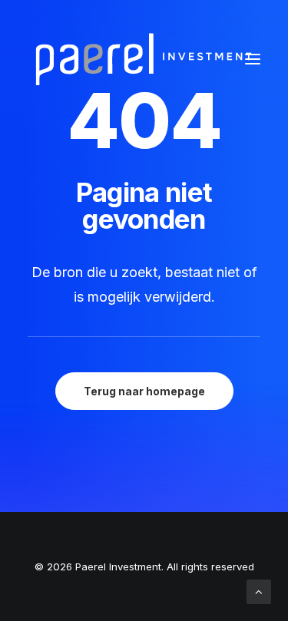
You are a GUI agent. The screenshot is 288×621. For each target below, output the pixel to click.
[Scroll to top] (259, 590)
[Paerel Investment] (143, 59)
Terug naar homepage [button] (144, 391)
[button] (252, 59)
